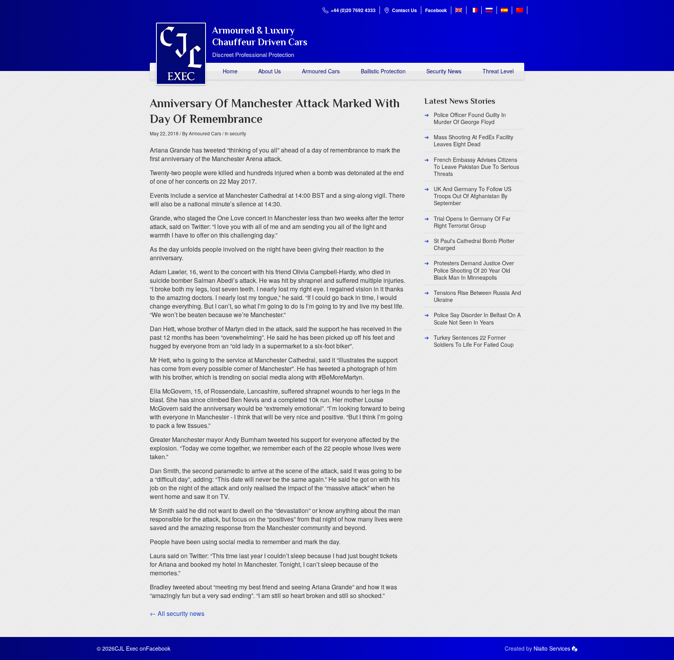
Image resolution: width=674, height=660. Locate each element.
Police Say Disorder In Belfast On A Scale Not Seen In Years (477, 318)
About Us (269, 71)
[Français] (473, 10)
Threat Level (498, 71)
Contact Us (404, 10)
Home (230, 71)
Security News (443, 71)
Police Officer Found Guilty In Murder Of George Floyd (470, 118)
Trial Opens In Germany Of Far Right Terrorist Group (472, 222)
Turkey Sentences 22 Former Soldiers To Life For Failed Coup (474, 341)
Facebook (436, 10)
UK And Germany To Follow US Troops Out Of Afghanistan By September (472, 196)
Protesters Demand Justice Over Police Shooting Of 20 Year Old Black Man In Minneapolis (474, 270)
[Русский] (489, 10)
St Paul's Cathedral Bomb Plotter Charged (474, 244)
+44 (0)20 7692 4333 (353, 10)
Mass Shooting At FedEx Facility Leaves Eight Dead (473, 140)
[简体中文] (519, 10)
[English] (458, 10)
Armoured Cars (321, 71)
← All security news (177, 613)
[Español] (504, 10)
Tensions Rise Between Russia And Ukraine (477, 296)
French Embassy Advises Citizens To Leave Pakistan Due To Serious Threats (476, 166)
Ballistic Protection (383, 71)
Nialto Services (552, 648)
